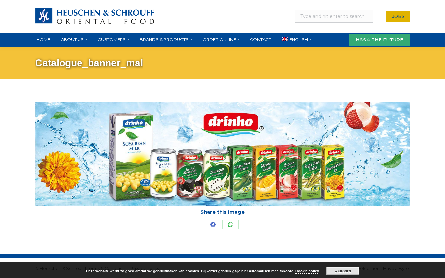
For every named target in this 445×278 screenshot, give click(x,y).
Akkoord (343, 271)
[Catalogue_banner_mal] (222, 154)
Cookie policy (307, 271)
